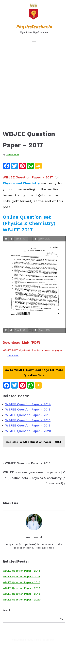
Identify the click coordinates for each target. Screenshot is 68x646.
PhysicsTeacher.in (34, 27)
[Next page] (11, 239)
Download (12, 355)
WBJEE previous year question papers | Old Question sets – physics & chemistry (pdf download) (34, 478)
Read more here (44, 547)
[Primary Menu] (34, 40)
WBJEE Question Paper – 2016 (27, 463)
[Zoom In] (35, 239)
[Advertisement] (34, 81)
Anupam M (12, 154)
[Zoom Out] (30, 239)
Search (7, 610)
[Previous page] (5, 239)
